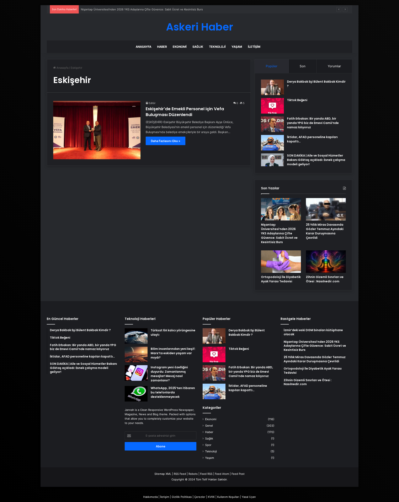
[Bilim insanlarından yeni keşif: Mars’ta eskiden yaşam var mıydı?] (136, 354)
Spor (208, 445)
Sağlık (197, 46)
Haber (162, 46)
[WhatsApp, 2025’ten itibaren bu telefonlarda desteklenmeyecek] (136, 394)
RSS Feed (180, 473)
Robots (193, 473)
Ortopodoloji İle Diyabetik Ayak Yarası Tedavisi (281, 279)
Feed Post (238, 473)
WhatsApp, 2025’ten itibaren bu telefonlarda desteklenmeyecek (173, 392)
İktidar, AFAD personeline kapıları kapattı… (248, 388)
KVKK (211, 496)
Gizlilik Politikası (182, 496)
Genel (209, 425)
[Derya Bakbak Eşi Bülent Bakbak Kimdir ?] (272, 87)
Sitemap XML (162, 473)
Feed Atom (222, 473)
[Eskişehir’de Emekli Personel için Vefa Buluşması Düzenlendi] (96, 130)
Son (302, 66)
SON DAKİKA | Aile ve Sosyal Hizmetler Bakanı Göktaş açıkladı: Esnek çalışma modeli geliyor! (316, 159)
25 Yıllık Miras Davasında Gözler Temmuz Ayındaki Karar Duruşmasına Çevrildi (325, 231)
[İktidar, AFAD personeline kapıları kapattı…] (272, 143)
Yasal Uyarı (249, 496)
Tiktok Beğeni (297, 100)
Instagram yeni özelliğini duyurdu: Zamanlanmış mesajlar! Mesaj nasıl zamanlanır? (169, 373)
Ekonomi (180, 46)
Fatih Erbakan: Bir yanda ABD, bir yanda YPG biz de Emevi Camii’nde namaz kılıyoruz (313, 122)
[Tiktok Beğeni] (272, 106)
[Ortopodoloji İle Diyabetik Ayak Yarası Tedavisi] (281, 261)
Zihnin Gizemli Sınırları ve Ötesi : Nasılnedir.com (325, 279)
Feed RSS (206, 473)
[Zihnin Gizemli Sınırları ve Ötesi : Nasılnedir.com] (326, 261)
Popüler (271, 66)
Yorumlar (334, 66)
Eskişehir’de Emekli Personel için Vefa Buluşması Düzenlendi (185, 112)
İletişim (254, 46)
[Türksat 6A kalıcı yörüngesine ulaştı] (136, 336)
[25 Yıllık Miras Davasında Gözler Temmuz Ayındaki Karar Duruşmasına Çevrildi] (326, 209)
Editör (152, 103)
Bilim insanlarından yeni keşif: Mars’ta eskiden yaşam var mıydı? (173, 353)
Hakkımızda (150, 496)
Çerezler (199, 496)
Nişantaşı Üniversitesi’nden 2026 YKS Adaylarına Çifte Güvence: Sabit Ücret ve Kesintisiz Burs (279, 233)
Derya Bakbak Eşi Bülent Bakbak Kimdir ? (247, 332)
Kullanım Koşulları (228, 496)
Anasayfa (143, 46)
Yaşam (237, 46)
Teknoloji (217, 46)
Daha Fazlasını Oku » (165, 141)
